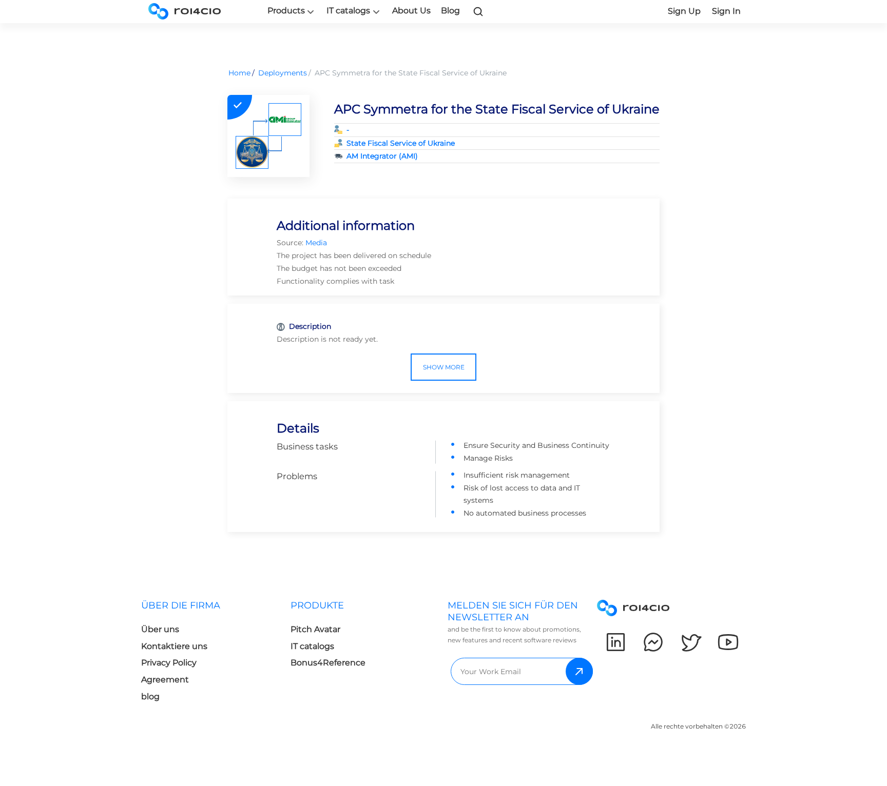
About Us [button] (411, 10)
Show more (444, 367)
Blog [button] (450, 10)
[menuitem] (216, 654)
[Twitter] (690, 642)
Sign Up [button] (684, 11)
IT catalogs (348, 10)
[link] (478, 11)
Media (316, 242)
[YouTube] (728, 642)
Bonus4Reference (328, 662)
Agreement (165, 679)
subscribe (579, 671)
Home (239, 72)
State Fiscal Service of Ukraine (400, 143)
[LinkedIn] (615, 642)
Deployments (282, 72)
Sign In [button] (726, 11)
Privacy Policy (169, 662)
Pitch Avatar (315, 629)
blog (150, 696)
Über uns (160, 629)
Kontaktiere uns (174, 646)
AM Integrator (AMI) (382, 156)
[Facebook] (653, 642)
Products (286, 10)
